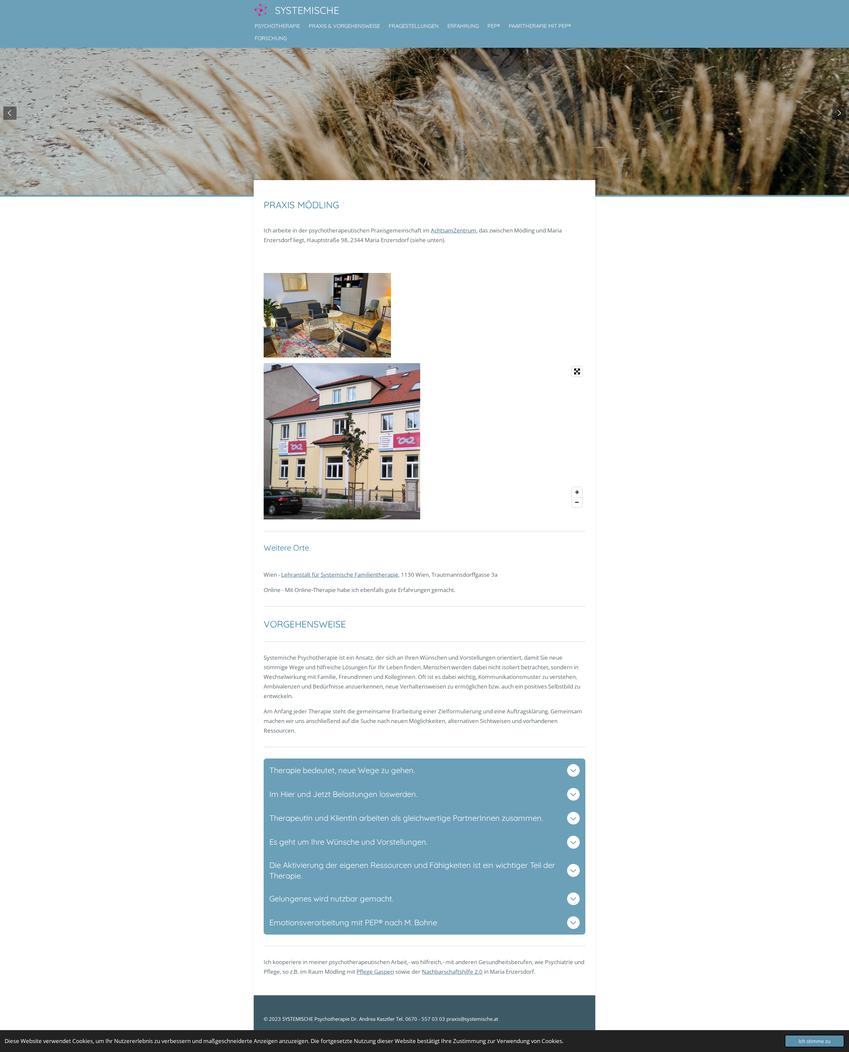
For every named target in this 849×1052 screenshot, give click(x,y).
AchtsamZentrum (453, 230)
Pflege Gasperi (375, 971)
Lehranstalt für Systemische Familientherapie (339, 574)
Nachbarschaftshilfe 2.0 (452, 971)
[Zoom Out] (577, 502)
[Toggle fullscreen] (577, 371)
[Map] (506, 436)
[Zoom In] (577, 492)
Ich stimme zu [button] (814, 1041)
